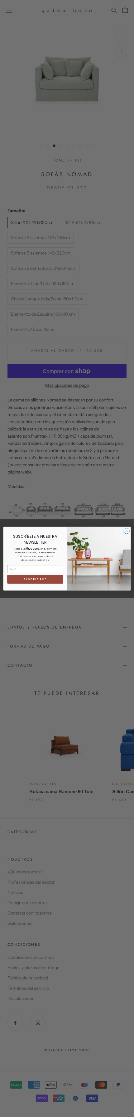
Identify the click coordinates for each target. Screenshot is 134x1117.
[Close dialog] (126, 530)
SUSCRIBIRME (35, 579)
